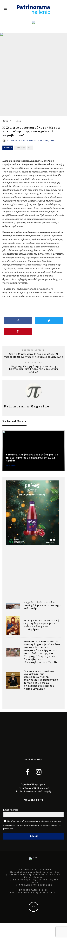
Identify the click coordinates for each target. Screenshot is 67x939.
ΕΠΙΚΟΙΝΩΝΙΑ (28, 869)
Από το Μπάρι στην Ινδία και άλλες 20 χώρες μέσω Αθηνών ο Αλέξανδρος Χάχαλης (33, 355)
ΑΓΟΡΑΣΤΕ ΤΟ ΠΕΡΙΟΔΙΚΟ (36, 885)
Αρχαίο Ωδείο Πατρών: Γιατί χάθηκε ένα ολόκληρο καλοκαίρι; (42, 605)
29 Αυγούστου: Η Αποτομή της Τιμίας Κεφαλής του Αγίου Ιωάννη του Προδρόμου (41, 625)
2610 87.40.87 (25, 791)
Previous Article (33, 350)
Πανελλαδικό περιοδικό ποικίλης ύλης (35, 872)
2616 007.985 (44, 791)
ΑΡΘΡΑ (47, 869)
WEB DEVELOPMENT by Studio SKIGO (33, 892)
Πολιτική (8, 147)
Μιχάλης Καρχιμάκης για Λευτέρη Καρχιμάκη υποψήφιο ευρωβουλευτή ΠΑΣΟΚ (33, 369)
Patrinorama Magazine (20, 141)
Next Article (33, 362)
